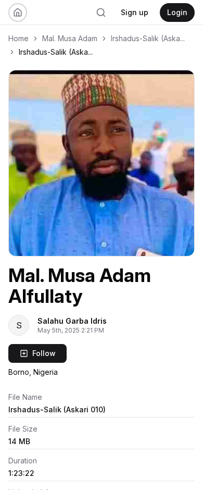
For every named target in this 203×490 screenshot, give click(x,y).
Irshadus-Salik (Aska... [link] (56, 51)
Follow (44, 353)
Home (18, 38)
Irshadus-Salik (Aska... (148, 38)
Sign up (134, 12)
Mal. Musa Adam (69, 38)
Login (177, 12)
